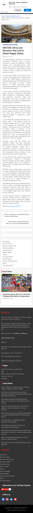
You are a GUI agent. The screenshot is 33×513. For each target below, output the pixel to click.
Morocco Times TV (7, 376)
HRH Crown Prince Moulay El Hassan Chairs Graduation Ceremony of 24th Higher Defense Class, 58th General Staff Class (16, 394)
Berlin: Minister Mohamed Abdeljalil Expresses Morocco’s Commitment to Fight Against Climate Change (15, 401)
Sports (5, 263)
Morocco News (7, 252)
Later (18, 10)
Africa (7, 206)
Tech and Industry (8, 265)
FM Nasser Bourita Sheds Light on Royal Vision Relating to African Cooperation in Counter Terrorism (15, 408)
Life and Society (7, 250)
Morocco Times (7, 56)
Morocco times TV (20, 508)
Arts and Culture (7, 243)
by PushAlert (5, 12)
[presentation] (28, 271)
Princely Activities (8, 257)
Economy (12, 206)
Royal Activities (7, 259)
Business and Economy (10, 45)
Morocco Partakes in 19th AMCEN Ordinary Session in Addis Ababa (16, 215)
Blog (2, 371)
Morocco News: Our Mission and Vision (12, 374)
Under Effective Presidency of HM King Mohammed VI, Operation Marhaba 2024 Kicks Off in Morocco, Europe (16, 415)
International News (8, 248)
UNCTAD (18, 206)
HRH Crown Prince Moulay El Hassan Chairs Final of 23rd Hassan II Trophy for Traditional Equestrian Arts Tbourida (16, 432)
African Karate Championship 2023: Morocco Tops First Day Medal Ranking (17, 222)
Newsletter (4, 378)
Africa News (6, 241)
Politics (5, 254)
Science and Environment (10, 261)
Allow (27, 10)
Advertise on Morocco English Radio (11, 369)
